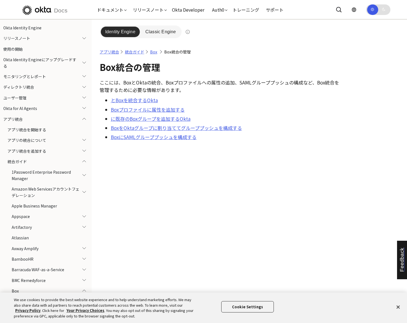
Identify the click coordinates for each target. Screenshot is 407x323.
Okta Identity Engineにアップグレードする (39, 62)
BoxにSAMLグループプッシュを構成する (154, 137)
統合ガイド (17, 161)
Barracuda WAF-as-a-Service (38, 269)
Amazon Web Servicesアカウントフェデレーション (45, 192)
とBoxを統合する (134, 100)
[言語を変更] (353, 10)
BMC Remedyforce (29, 280)
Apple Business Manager (34, 206)
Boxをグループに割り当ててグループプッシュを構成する (176, 127)
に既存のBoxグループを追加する (150, 118)
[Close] (398, 307)
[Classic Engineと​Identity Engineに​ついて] (188, 32)
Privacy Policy (27, 310)
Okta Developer (188, 9)
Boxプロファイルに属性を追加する (148, 109)
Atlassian (20, 237)
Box (15, 291)
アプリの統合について (26, 140)
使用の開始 (13, 49)
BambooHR (23, 259)
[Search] (338, 9)
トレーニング (246, 9)
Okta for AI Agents (20, 108)
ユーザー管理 (15, 98)
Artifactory (22, 227)
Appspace (21, 216)
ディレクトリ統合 (18, 87)
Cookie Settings (247, 306)
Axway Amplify (25, 248)
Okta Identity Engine (22, 27)
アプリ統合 (13, 119)
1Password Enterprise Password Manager (41, 175)
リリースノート (16, 38)
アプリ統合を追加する (26, 151)
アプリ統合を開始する (26, 129)
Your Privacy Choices (85, 310)
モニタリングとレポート (24, 76)
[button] (110, 10)
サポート (275, 9)
